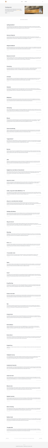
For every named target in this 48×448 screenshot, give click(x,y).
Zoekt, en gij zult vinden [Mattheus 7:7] (16, 190)
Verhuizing (9, 107)
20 (30, 438)
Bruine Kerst (9, 335)
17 (27, 438)
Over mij (26, 1)
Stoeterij (9, 87)
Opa (7, 303)
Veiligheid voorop (11, 354)
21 (31, 438)
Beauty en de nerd (11, 56)
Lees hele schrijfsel (38, 29)
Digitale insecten (10, 396)
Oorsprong (9, 66)
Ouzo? (8, 272)
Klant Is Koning (10, 406)
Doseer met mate (11, 293)
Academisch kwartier (11, 365)
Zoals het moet (10, 375)
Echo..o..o (9, 242)
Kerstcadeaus (10, 324)
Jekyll (31, 446)
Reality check (10, 417)
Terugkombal (10, 427)
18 (28, 438)
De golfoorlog (10, 283)
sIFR (8, 159)
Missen (8, 118)
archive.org (18, 10)
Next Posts (40, 438)
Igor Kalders (21, 446)
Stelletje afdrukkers (11, 211)
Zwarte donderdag (11, 128)
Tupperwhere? (10, 138)
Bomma (8, 149)
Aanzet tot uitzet (10, 180)
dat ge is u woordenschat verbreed (15, 201)
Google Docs (9, 345)
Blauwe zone (10, 386)
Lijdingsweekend (10, 24)
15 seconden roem (11, 252)
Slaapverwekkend (11, 45)
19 (29, 438)
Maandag (9, 232)
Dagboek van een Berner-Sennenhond (15, 170)
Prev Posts (7, 438)
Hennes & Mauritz (11, 35)
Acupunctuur (10, 314)
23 (33, 438)
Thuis (22, 1)
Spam (8, 262)
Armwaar (9, 76)
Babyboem (9, 97)
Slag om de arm (10, 221)
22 (32, 438)
